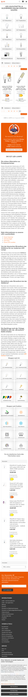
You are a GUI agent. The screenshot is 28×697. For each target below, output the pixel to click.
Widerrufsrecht (5, 612)
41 (17, 66)
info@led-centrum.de (16, 146)
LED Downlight (8, 239)
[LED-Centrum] (2, 1)
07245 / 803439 (16, 145)
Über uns (4, 648)
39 (11, 66)
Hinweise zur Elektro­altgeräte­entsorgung (12, 610)
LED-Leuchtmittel (6, 630)
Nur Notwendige (14, 690)
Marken (3, 619)
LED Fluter (7, 240)
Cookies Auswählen (14, 694)
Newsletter (4, 656)
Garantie (4, 606)
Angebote (4, 618)
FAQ (3, 650)
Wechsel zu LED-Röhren (8, 638)
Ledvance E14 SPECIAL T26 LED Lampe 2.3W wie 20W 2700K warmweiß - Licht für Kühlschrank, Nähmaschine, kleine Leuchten (7, 88)
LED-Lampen (5, 628)
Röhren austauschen (7, 634)
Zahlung (4, 604)
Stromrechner (5, 640)
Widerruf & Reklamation (8, 614)
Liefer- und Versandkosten (8, 600)
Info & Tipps (24, 69)
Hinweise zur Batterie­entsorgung (10, 608)
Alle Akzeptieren (14, 686)
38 (8, 66)
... (6, 66)
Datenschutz (12, 684)
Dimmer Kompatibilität (7, 636)
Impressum (6, 684)
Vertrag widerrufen (6, 616)
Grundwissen (5, 626)
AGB (2, 684)
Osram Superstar (8, 237)
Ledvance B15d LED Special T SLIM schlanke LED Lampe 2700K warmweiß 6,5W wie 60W (21, 88)
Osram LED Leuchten (9, 242)
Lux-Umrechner (5, 642)
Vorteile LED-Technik (7, 632)
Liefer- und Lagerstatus (7, 602)
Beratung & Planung (7, 652)
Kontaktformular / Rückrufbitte (14, 150)
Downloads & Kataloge (7, 654)
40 (14, 66)
